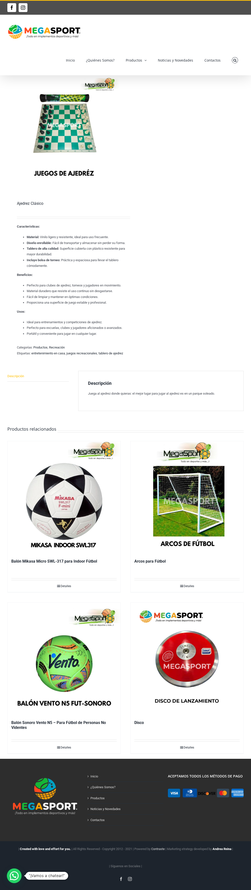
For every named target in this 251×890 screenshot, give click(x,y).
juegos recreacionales (81, 353)
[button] (235, 60)
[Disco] (187, 659)
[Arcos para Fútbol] (187, 497)
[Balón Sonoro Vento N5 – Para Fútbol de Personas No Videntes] (64, 659)
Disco (139, 722)
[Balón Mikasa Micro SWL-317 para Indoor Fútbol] (64, 497)
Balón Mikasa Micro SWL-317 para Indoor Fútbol (54, 561)
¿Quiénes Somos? (102, 787)
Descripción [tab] (15, 376)
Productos (40, 347)
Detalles (66, 586)
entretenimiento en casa (48, 353)
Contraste (158, 849)
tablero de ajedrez (111, 353)
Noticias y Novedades (105, 809)
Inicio (94, 776)
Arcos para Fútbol (150, 561)
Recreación (57, 347)
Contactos (97, 820)
